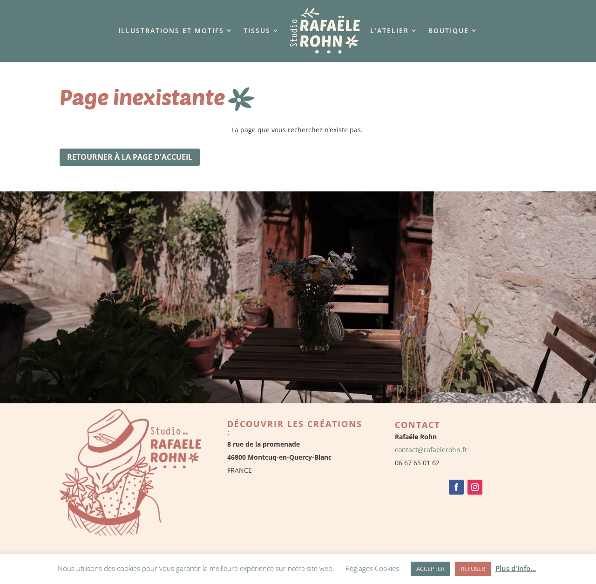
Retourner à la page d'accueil (129, 157)
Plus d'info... (515, 568)
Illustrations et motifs (171, 30)
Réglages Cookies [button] (372, 568)
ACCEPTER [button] (430, 568)
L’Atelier (389, 30)
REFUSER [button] (473, 568)
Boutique (448, 30)
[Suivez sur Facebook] (456, 487)
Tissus (257, 30)
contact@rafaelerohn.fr (431, 449)
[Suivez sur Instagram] (474, 487)
